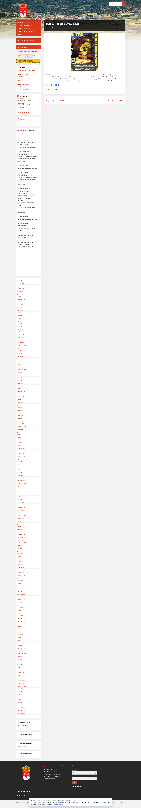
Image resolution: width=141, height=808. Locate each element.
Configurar (106, 802)
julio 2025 (19, 294)
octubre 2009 (20, 716)
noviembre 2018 (21, 451)
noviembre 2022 (21, 342)
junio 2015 (19, 551)
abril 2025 (19, 296)
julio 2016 (19, 521)
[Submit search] (123, 4)
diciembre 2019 (21, 418)
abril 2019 (19, 437)
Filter (74, 782)
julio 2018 (19, 461)
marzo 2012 (20, 640)
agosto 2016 (20, 518)
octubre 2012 (20, 624)
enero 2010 (20, 707)
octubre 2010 (20, 683)
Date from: (74, 770)
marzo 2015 (20, 559)
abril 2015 (19, 556)
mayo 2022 (20, 356)
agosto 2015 (20, 545)
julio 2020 (19, 405)
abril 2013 (19, 610)
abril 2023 (19, 332)
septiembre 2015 (21, 542)
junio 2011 (19, 662)
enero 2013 (20, 615)
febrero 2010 (20, 705)
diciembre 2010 (21, 678)
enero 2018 (20, 475)
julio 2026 (19, 280)
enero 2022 (20, 364)
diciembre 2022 (21, 340)
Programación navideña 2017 (55, 101)
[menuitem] (28, 22)
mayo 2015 (20, 553)
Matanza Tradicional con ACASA (112, 101)
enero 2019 (20, 445)
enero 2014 (20, 588)
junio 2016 (19, 524)
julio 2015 (19, 548)
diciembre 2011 (21, 645)
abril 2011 (19, 667)
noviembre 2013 (21, 594)
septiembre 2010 (21, 686)
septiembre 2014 (21, 575)
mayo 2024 (20, 310)
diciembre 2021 (21, 367)
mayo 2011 (20, 664)
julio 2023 (19, 323)
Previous (48, 99)
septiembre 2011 (21, 653)
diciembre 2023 (21, 315)
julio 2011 (19, 659)
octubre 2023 (20, 318)
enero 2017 (20, 505)
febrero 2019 (20, 442)
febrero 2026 (20, 283)
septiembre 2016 (21, 515)
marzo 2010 (20, 702)
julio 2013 (19, 602)
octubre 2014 (20, 572)
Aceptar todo (85, 802)
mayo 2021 (20, 380)
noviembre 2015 (21, 537)
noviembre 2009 (21, 713)
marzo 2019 (20, 440)
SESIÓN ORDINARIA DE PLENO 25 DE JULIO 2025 (28, 79)
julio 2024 (19, 307)
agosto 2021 (20, 372)
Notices (52, 28)
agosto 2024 (20, 304)
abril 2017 (19, 497)
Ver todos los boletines (23, 112)
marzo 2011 (20, 670)
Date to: (74, 776)
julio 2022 (19, 350)
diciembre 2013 (21, 591)
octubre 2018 (20, 453)
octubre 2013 (20, 597)
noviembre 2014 (21, 570)
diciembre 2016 (21, 507)
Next (121, 99)
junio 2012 (19, 632)
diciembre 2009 (21, 710)
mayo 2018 (20, 467)
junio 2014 (19, 578)
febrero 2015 (20, 561)
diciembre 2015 (21, 534)
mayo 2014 (20, 580)
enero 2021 (20, 388)
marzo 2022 (20, 359)
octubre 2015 (20, 540)
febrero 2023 (20, 334)
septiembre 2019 (21, 426)
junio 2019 (19, 434)
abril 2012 (19, 637)
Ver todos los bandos (23, 89)
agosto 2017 (20, 486)
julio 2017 (19, 488)
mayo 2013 (20, 607)
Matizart (23, 804)
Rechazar (95, 802)
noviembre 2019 (21, 421)
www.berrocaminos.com (87, 81)
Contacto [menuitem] (123, 802)
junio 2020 (19, 407)
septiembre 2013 (21, 599)
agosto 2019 (20, 429)
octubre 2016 (20, 513)
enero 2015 (20, 564)
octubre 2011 (20, 651)
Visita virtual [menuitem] (116, 802)
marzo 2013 (20, 613)
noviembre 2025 (21, 286)
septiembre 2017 (21, 483)
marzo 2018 (20, 472)
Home (47, 28)
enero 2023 (20, 337)
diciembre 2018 (21, 448)
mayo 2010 (20, 697)
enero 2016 (20, 532)
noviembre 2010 (21, 680)
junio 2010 (19, 694)
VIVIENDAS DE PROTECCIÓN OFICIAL (26, 70)
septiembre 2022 (21, 345)
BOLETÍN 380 (20, 107)
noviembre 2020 (21, 394)
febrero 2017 (20, 502)
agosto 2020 (20, 402)
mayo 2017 (20, 494)
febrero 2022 (20, 361)
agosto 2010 (20, 689)
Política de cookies (58, 804)
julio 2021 (19, 375)
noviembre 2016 (21, 510)
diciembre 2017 (21, 478)
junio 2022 (19, 353)
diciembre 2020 (21, 391)
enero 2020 (20, 415)
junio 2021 (19, 378)
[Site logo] (23, 17)
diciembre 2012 (21, 618)
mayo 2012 (20, 634)
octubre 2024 (20, 302)
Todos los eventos (77, 786)
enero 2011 (20, 675)
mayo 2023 (20, 329)
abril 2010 (19, 699)
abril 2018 (19, 470)
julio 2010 (19, 691)
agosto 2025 (20, 291)
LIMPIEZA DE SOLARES (23, 74)
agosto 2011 (20, 656)
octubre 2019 (20, 423)
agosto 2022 (20, 348)
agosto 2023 (20, 321)
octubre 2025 (20, 288)
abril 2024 (19, 313)
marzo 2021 (20, 383)
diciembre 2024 (21, 299)
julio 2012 (19, 629)
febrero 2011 (20, 672)
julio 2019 (19, 432)
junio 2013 (19, 605)
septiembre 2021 (21, 369)
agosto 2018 (20, 459)
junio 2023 (19, 326)
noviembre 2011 (21, 648)
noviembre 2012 (21, 621)
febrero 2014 (20, 586)
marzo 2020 (20, 410)
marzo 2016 (20, 529)
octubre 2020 (20, 396)
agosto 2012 (20, 626)
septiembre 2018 (21, 456)
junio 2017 (19, 491)
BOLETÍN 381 (20, 103)
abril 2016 (19, 526)
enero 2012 (20, 643)
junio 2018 (19, 464)
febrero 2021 (20, 386)
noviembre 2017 (21, 480)
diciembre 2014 (21, 567)
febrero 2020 (20, 413)
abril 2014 (19, 583)
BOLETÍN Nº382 (21, 99)
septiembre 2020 (21, 399)
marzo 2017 (20, 499)
